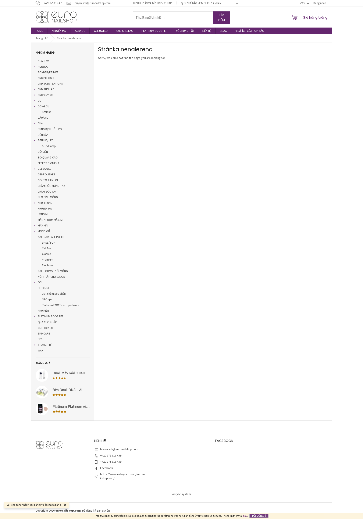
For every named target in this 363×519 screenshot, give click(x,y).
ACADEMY (44, 61)
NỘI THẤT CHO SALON (51, 277)
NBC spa (47, 299)
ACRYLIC (43, 67)
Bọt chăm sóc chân (54, 294)
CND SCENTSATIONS (50, 84)
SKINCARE (44, 334)
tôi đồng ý (259, 516)
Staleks (46, 112)
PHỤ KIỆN (43, 311)
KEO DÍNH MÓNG (48, 197)
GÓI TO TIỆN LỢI (48, 180)
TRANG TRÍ (44, 345)
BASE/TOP (48, 243)
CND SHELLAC (46, 89)
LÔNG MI (43, 214)
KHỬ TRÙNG (45, 203)
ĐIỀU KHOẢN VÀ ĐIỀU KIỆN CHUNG (152, 3)
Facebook (106, 468)
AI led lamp (49, 146)
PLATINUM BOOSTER (51, 316)
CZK (303, 3)
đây (245, 516)
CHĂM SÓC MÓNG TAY (51, 186)
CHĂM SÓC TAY (47, 192)
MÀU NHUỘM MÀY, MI (50, 220)
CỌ (40, 101)
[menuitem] (39, 31)
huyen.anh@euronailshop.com (119, 449)
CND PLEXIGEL (46, 78)
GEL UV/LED (44, 169)
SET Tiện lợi (45, 328)
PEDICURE (44, 288)
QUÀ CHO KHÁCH (48, 322)
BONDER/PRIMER (48, 72)
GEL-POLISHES (46, 174)
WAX (40, 350)
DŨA (40, 123)
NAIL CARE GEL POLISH (51, 237)
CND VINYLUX (45, 95)
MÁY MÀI (43, 225)
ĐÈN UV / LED (45, 140)
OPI (40, 282)
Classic (46, 254)
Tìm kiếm (221, 17)
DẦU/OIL (43, 118)
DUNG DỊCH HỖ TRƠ (50, 129)
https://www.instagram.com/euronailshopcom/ (122, 476)
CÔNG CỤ (43, 106)
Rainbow (47, 265)
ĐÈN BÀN (43, 135)
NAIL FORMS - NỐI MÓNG (53, 271)
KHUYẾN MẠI (45, 209)
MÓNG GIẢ (44, 231)
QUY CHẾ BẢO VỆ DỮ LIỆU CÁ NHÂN (201, 3)
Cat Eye (46, 248)
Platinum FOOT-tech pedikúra (60, 305)
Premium (47, 260)
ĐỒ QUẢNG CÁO (48, 157)
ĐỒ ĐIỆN (43, 152)
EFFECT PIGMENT (48, 163)
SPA (40, 339)
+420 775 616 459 (110, 456)
